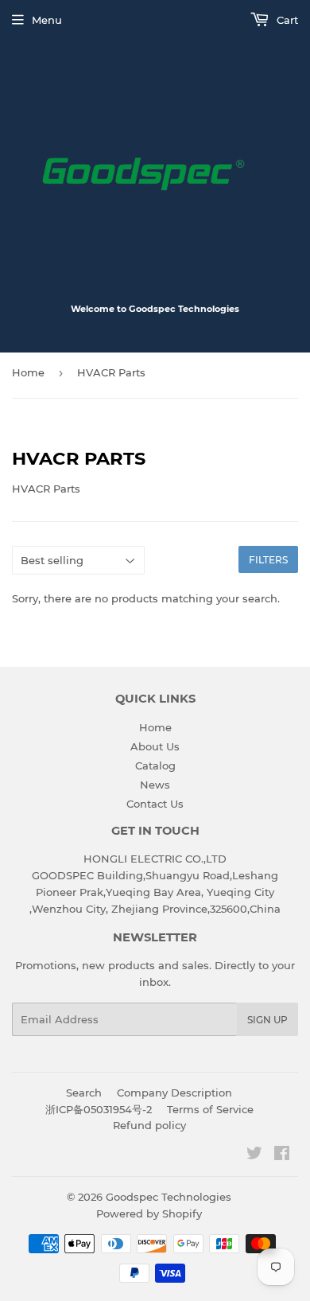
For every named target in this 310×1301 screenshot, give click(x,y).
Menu (47, 20)
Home (28, 372)
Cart (285, 20)
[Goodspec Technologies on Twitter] (254, 1155)
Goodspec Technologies (168, 1196)
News (155, 784)
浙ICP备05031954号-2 (98, 1109)
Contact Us (155, 803)
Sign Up (267, 1020)
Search (84, 1092)
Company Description (174, 1092)
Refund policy (149, 1125)
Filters (268, 560)
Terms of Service (210, 1109)
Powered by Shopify (149, 1213)
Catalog (155, 765)
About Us (155, 746)
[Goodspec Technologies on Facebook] (281, 1155)
